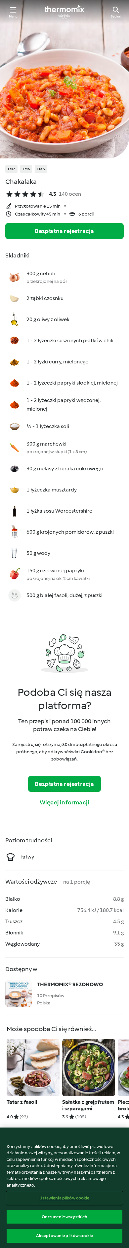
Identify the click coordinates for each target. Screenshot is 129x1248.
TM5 (41, 169)
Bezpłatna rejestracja (64, 231)
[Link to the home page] (64, 11)
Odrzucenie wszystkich (65, 1216)
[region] (64, 1188)
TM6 (26, 169)
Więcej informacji (64, 802)
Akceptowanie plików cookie (64, 1235)
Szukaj (116, 16)
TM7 (11, 169)
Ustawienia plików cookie (64, 1198)
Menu (13, 16)
